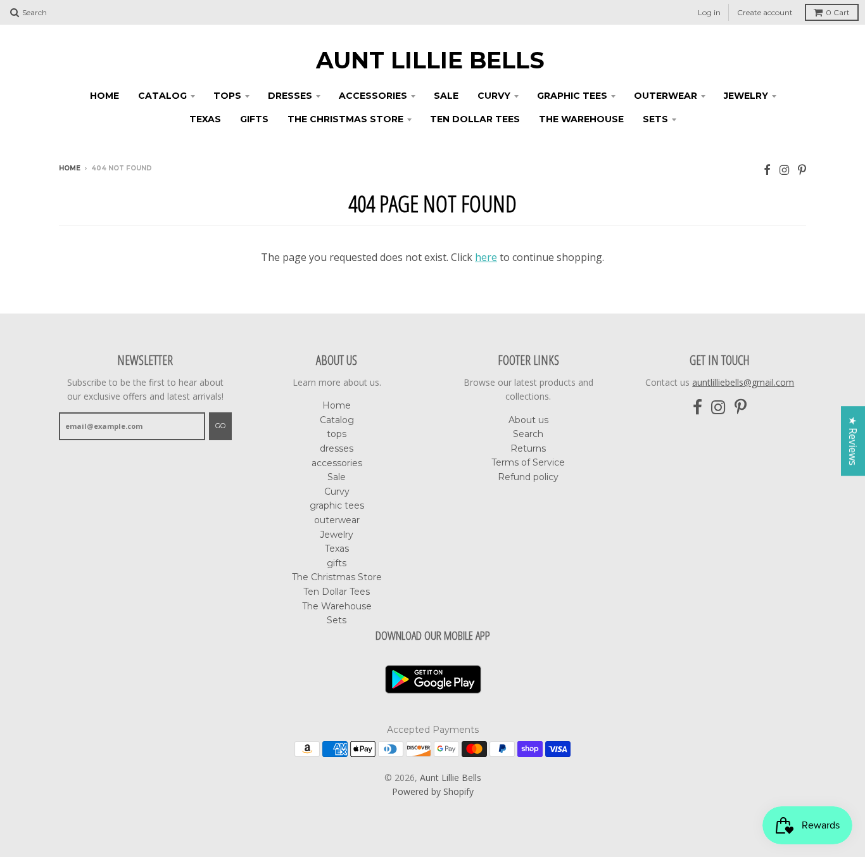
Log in (709, 12)
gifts (254, 119)
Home (104, 95)
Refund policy (528, 477)
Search (528, 434)
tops (227, 95)
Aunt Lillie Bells (430, 60)
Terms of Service (528, 462)
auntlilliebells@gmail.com (743, 382)
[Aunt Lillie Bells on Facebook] (767, 169)
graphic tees (572, 95)
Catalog (162, 95)
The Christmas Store (345, 119)
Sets (655, 119)
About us (528, 420)
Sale (446, 95)
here (486, 257)
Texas (205, 119)
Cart (838, 12)
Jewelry (746, 95)
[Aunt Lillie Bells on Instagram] (784, 169)
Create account (765, 12)
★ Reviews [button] (853, 441)
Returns (528, 448)
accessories (373, 95)
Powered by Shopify (433, 791)
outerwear (665, 95)
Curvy (493, 95)
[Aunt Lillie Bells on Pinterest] (802, 169)
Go (220, 425)
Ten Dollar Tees (475, 119)
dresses (290, 95)
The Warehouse (581, 119)
